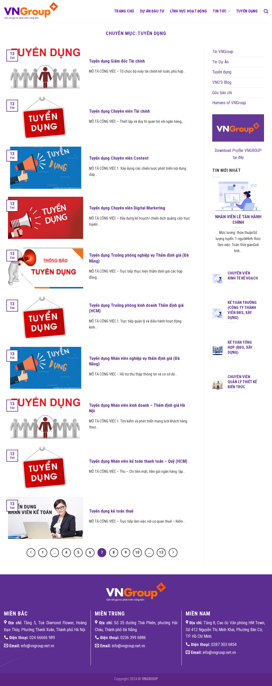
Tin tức (220, 11)
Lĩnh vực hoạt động (188, 11)
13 (161, 552)
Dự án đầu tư (152, 11)
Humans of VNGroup (229, 102)
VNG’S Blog (221, 82)
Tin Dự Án (220, 61)
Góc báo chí (222, 92)
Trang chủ (124, 11)
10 (137, 552)
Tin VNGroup (222, 51)
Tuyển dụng (247, 11)
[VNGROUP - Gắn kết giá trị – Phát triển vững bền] (33, 11)
